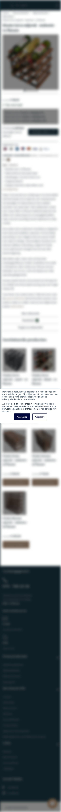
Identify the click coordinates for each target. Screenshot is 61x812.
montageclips (10, 189)
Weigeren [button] (39, 416)
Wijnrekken (8, 16)
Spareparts (9, 682)
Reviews (7, 751)
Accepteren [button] (22, 416)
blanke (21, 298)
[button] (24, 91)
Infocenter (8, 702)
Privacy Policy (10, 725)
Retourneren (10, 708)
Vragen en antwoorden (30, 327)
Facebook (13, 787)
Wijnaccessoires (40, 12)
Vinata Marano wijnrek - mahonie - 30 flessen (15, 522)
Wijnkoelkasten (11, 670)
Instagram (13, 793)
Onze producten (21, 12)
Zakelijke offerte (41, 132)
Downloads (30, 320)
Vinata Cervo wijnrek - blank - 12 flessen (44, 379)
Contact (7, 696)
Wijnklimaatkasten (13, 664)
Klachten (8, 713)
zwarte (10, 298)
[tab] (30, 314)
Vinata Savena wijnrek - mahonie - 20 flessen (44, 460)
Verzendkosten (11, 719)
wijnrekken (17, 306)
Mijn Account (10, 757)
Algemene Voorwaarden (16, 731)
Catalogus (8, 768)
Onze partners (11, 762)
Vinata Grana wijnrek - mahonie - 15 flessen (15, 460)
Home (6, 12)
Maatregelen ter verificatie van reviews (24, 736)
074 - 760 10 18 (16, 586)
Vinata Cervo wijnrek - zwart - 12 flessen (15, 379)
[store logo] (21, 4)
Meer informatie (30, 313)
